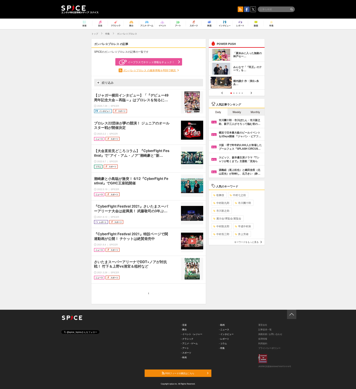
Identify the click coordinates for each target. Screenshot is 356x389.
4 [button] (239, 93)
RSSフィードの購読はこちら (179, 373)
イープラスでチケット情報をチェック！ (151, 62)
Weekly (237, 112)
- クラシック (187, 338)
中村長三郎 (222, 234)
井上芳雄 (243, 234)
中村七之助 (239, 195)
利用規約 (262, 343)
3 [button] (236, 93)
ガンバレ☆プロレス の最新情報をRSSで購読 (150, 70)
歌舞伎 (220, 195)
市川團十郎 (244, 203)
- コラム (223, 343)
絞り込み (107, 82)
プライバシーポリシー (269, 347)
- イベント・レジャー (191, 334)
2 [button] (234, 93)
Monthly (255, 112)
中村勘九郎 (222, 203)
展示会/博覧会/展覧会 (228, 218)
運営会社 (262, 324)
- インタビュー (226, 334)
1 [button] (231, 93)
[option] (237, 69)
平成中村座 (244, 226)
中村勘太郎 (222, 226)
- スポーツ (186, 352)
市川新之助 (222, 210)
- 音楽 (184, 324)
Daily (218, 112)
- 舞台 (184, 329)
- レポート (224, 338)
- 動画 (222, 324)
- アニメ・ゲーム (189, 343)
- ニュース (224, 329)
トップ (94, 33)
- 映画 (184, 357)
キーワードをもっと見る (246, 241)
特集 (107, 33)
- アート (185, 347)
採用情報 (262, 338)
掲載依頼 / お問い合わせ (270, 334)
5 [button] (242, 93)
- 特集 (222, 347)
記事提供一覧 (265, 329)
